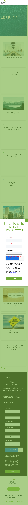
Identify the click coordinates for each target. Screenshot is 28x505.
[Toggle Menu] (25, 2)
